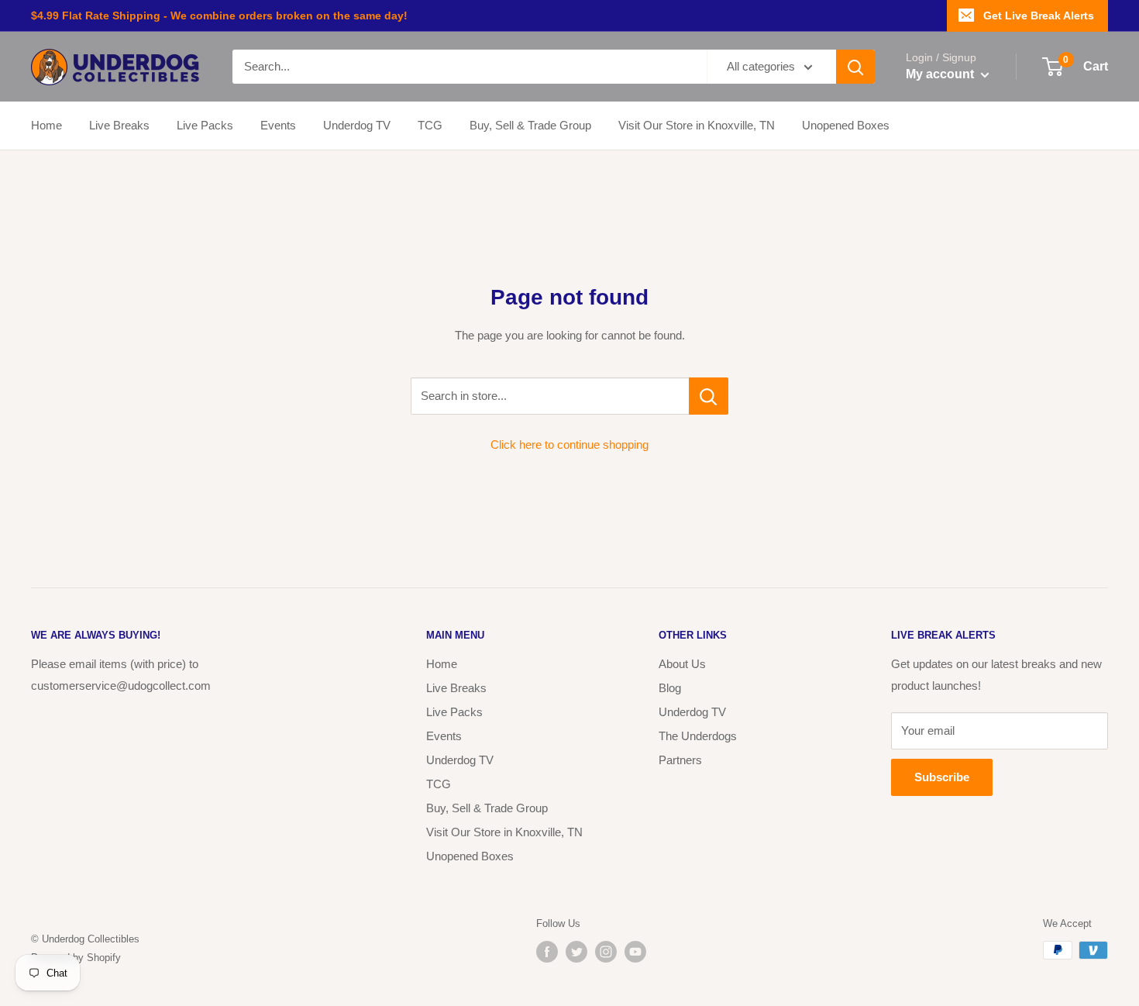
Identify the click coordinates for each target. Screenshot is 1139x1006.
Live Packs (205, 125)
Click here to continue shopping (569, 444)
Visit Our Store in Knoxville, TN (696, 125)
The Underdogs (698, 735)
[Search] (855, 67)
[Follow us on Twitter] (576, 952)
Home (46, 125)
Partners (680, 760)
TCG (430, 125)
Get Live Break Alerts (1038, 15)
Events (278, 125)
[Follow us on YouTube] (635, 952)
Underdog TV (357, 125)
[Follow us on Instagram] (606, 952)
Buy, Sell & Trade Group (530, 125)
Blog (670, 687)
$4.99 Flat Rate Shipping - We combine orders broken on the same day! (219, 15)
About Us (682, 663)
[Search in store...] (708, 396)
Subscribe (941, 777)
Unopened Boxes (846, 125)
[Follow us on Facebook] (547, 952)
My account (941, 74)
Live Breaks (119, 125)
